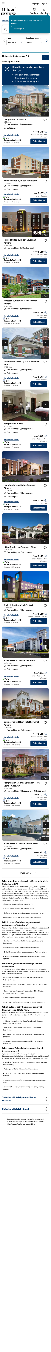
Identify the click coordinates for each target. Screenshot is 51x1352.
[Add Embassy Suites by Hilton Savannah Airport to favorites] (45, 301)
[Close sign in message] (48, 17)
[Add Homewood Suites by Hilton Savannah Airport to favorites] (45, 362)
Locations (6, 20)
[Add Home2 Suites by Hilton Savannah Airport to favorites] (45, 240)
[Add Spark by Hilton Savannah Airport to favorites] (45, 661)
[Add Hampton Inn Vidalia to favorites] (45, 424)
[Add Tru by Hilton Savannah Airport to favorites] (45, 606)
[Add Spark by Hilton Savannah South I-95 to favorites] (45, 844)
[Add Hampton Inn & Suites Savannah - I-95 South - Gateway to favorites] (45, 783)
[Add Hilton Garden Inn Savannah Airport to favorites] (45, 548)
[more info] (45, 131)
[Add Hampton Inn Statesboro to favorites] (45, 120)
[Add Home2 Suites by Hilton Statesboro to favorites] (45, 181)
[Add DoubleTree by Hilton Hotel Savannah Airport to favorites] (45, 722)
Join (41, 13)
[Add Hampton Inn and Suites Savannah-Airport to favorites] (45, 486)
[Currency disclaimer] (41, 38)
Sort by (9, 38)
